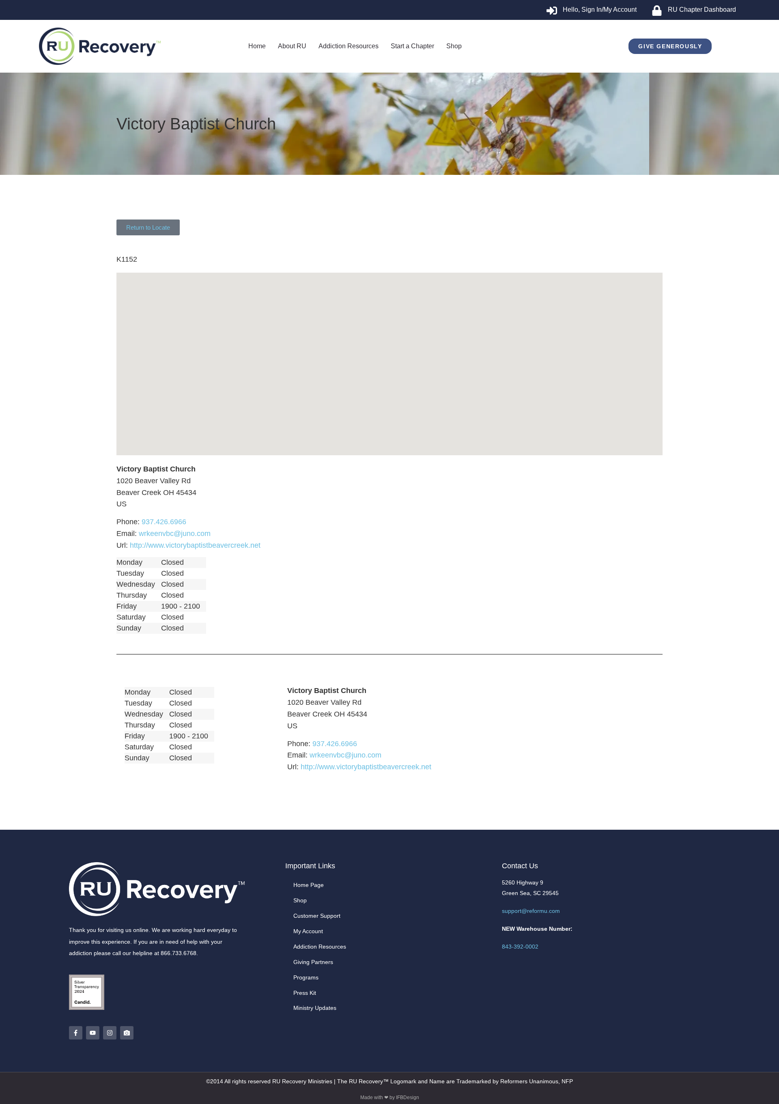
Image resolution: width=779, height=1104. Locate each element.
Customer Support (316, 915)
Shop (300, 900)
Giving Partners (313, 962)
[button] (389, 357)
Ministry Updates (314, 1008)
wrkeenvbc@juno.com (175, 533)
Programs (305, 977)
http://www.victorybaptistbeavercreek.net (195, 545)
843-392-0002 (520, 946)
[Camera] (126, 1032)
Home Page (308, 885)
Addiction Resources (319, 946)
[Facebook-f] (75, 1032)
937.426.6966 (164, 522)
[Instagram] (109, 1032)
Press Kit (304, 993)
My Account (308, 931)
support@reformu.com (531, 911)
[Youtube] (92, 1032)
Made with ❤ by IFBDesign (389, 1097)
